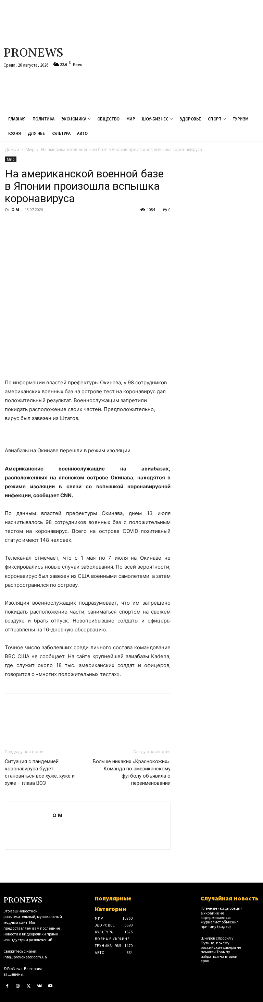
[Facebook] (11, 225)
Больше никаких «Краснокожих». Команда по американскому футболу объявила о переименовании (132, 772)
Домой (12, 149)
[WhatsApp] (59, 225)
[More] (75, 225)
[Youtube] (50, 986)
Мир (30, 149)
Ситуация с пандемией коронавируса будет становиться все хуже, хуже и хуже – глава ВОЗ (40, 772)
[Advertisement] (177, 55)
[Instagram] (18, 986)
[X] (27, 225)
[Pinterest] (43, 225)
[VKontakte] (39, 986)
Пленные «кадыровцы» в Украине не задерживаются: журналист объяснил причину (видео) (221, 917)
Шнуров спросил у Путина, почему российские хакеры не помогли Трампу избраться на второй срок (221, 949)
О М (15, 209)
